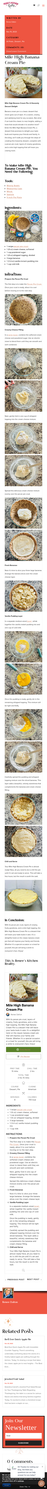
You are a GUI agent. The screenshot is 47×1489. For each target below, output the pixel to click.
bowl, (29, 621)
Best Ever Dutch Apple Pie (18, 1339)
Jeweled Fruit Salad (14, 1379)
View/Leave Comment (16, 49)
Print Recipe (24, 1049)
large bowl (13, 335)
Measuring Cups (14, 188)
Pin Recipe (25, 1056)
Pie (23, 41)
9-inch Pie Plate (14, 197)
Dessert (18, 41)
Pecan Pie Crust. (34, 284)
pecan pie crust (21, 246)
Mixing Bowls (13, 185)
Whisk (10, 191)
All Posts (9, 41)
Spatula (10, 194)
